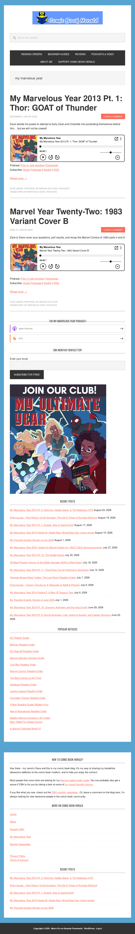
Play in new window (32, 165)
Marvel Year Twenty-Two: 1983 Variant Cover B (66, 215)
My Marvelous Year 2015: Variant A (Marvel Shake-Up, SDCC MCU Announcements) (56, 547)
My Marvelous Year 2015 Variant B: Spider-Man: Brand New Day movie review (52, 532)
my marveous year (34, 191)
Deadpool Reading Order (23, 684)
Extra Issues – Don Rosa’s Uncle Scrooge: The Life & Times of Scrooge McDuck (53, 517)
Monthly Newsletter (20, 844)
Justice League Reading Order (26, 691)
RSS (56, 170)
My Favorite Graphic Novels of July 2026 (32, 540)
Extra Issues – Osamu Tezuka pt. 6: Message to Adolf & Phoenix (45, 585)
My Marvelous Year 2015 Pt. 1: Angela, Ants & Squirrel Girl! (42, 525)
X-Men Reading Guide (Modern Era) (29, 704)
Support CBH (17, 829)
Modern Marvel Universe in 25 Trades (30, 718)
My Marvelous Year (47, 188)
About (13, 821)
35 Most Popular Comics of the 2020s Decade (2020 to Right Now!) (46, 562)
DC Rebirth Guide (19, 637)
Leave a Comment (113, 116)
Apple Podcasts (32, 170)
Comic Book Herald (67, 17)
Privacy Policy (17, 856)
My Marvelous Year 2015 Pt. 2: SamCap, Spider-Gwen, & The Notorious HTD (51, 510)
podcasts (51, 191)
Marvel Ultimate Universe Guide (27, 658)
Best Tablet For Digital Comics (26, 721)
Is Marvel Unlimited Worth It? (25, 728)
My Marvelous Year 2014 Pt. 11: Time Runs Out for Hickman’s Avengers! (49, 570)
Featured (29, 188)
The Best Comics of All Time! (25, 678)
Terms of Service (19, 860)
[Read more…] (18, 178)
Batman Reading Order (22, 644)
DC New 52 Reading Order (24, 651)
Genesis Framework (73, 928)
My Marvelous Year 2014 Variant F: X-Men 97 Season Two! (41, 592)
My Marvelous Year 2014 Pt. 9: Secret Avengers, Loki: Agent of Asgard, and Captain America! (60, 615)
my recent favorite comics (79, 784)
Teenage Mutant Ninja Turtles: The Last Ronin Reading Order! (43, 577)
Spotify (47, 170)
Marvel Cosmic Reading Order (26, 671)
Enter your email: (19, 358)
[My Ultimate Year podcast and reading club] (58, 492)
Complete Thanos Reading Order (27, 698)
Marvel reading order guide (74, 780)
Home (13, 814)
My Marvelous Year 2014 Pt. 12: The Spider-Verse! (37, 555)
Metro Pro (55, 928)
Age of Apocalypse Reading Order (28, 711)
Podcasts (64, 188)
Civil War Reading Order (23, 664)
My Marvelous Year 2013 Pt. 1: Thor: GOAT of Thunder (66, 102)
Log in (99, 928)
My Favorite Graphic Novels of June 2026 (32, 600)
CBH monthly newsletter (65, 792)
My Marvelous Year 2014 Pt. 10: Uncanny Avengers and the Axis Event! (48, 607)
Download (52, 165)
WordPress (89, 928)
